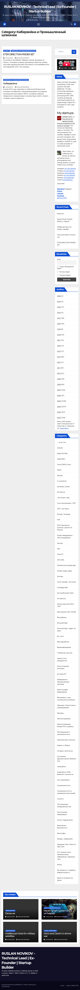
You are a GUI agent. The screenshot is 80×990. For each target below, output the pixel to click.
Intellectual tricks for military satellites (20, 934)
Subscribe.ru (64, 428)
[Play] (60, 68)
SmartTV (60, 554)
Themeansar (5, 986)
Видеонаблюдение (64, 647)
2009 (59, 379)
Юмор (59, 864)
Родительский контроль (66, 740)
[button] (71, 24)
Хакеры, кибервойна (65, 839)
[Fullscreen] (75, 68)
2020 (59, 324)
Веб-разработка (63, 642)
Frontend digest (64, 275)
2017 (59, 340)
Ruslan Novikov (23, 58)
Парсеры (60, 713)
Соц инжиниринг (63, 780)
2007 (59, 390)
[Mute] (72, 68)
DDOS (59, 470)
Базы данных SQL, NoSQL (66, 612)
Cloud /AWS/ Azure (64, 464)
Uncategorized (62, 587)
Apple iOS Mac (62, 453)
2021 (59, 318)
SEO (58, 549)
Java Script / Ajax (63, 497)
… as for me (61, 442)
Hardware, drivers (63, 486)
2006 (59, 395)
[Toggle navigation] (38, 24)
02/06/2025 (11, 939)
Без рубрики (61, 617)
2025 (59, 301)
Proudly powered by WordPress (12, 984)
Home (62, 985)
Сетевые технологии (65, 751)
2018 (59, 335)
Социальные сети (63, 785)
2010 (59, 373)
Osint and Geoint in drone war (57, 934)
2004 (59, 406)
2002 (59, 417)
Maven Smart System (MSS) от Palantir (58, 912)
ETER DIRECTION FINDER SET (18, 54)
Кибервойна (10, 83)
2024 (59, 307)
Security (6, 50)
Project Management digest (65, 267)
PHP (58, 520)
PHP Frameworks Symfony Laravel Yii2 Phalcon (64, 527)
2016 (59, 346)
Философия (61, 833)
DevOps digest (64, 272)
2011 (59, 368)
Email (59, 259)
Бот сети (60, 636)
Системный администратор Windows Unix (66, 759)
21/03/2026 (49, 916)
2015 (59, 351)
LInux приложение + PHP (66, 503)
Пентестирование (63, 719)
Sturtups (60, 576)
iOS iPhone (61, 492)
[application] (66, 64)
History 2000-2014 (72, 985)
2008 (59, 384)
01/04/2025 (49, 939)
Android (60, 448)
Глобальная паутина (64, 653)
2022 (59, 312)
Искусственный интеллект (52, 908)
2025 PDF (62, 198)
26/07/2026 (11, 916)
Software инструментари (66, 565)
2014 (59, 357)
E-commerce (61, 481)
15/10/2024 (9, 58)
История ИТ (61, 674)
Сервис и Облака (63, 745)
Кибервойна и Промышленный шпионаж (23, 50)
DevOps (60, 475)
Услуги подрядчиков (65, 820)
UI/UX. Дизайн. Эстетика (66, 582)
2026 (59, 296)
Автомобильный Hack (65, 593)
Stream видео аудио (64, 571)
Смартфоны (61, 766)
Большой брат (62, 623)
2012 (59, 362)
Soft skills (60, 560)
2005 (59, 401)
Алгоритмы (61, 598)
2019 (59, 329)
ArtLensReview (69, 173)
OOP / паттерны (63, 509)
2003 (59, 412)
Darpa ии (60, 213)
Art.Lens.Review (70, 168)
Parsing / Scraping (63, 514)
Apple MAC (61, 459)
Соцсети (60, 799)
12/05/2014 (9, 87)
